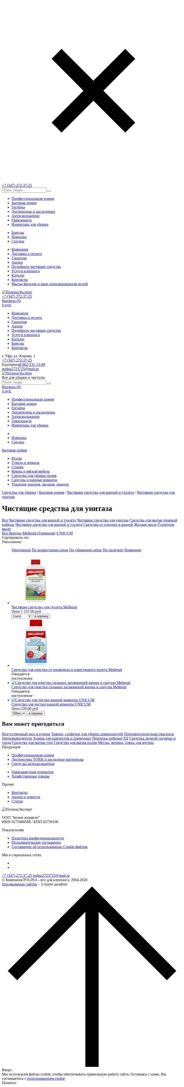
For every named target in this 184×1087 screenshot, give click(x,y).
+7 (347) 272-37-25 (17, 185)
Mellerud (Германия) (39, 533)
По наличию (113, 550)
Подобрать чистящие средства (36, 267)
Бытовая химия (24, 203)
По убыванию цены (85, 550)
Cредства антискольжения (33, 764)
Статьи (17, 801)
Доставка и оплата (27, 254)
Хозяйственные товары (31, 776)
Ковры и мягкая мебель (31, 471)
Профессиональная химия (33, 198)
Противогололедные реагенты (149, 734)
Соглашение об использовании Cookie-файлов (49, 847)
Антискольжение (26, 216)
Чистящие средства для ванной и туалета (100, 492)
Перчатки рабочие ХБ (110, 738)
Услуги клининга (26, 271)
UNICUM (65, 533)
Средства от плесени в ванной (108, 525)
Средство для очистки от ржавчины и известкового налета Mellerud (67, 670)
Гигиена (18, 207)
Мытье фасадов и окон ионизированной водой (50, 284)
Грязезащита (22, 220)
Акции (17, 262)
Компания (20, 249)
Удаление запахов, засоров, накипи (40, 484)
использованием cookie (46, 1078)
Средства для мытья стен (32, 743)
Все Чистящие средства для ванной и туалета (39, 520)
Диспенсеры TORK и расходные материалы (48, 759)
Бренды (18, 233)
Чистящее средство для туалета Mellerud (44, 607)
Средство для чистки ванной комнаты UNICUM (51, 704)
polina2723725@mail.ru (20, 369)
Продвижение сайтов (19, 884)
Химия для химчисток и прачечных (62, 738)
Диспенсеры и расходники (33, 211)
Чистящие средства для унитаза (102, 520)
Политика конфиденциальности (38, 838)
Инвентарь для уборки (30, 224)
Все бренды (11, 533)
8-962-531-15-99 (32, 364)
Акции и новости (26, 797)
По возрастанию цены (50, 550)
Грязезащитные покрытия (32, 772)
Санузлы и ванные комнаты (34, 480)
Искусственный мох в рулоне (26, 734)
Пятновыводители (17, 738)
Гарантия (19, 258)
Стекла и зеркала (25, 463)
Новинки (19, 237)
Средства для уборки (19, 492)
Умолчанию (21, 550)
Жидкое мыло (145, 525)
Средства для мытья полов (75, 743)
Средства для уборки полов (34, 476)
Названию (132, 550)
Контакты (20, 280)
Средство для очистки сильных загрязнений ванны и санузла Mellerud (69, 687)
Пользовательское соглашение (36, 842)
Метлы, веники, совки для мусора (126, 743)
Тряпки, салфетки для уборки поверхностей (87, 734)
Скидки (18, 241)
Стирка (17, 467)
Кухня (17, 458)
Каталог (18, 275)
